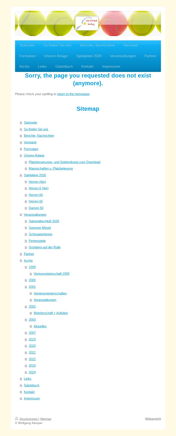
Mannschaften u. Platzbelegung (51, 168)
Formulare (31, 149)
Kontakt (29, 392)
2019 (32, 339)
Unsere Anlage (34, 155)
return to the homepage (73, 94)
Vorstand (30, 142)
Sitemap (45, 419)
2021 (32, 352)
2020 (32, 346)
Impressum (32, 398)
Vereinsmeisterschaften (50, 293)
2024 (32, 372)
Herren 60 (36, 195)
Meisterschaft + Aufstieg (51, 313)
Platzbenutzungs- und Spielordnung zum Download (64, 162)
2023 (32, 365)
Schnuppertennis (40, 234)
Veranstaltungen (35, 214)
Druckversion (28, 419)
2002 (32, 306)
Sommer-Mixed (40, 227)
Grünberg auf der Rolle (45, 247)
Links (27, 378)
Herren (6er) (37, 182)
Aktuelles (40, 326)
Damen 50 (36, 208)
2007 (32, 332)
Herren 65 (36, 201)
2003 (32, 319)
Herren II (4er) (39, 188)
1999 (32, 267)
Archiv (28, 260)
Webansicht (153, 418)
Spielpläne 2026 (35, 175)
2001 (32, 287)
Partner (29, 254)
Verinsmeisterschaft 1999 (51, 273)
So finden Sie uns (36, 129)
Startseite (30, 122)
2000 (32, 280)
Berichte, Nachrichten (39, 135)
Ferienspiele (37, 241)
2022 (32, 359)
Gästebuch (31, 385)
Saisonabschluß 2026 (44, 221)
